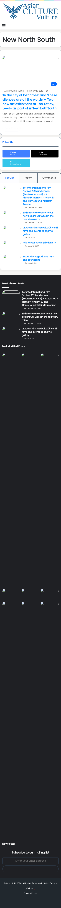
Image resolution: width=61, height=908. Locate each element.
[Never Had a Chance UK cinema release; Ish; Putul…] (50, 470)
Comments (49, 177)
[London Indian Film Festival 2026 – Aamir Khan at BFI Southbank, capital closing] (31, 719)
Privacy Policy (30, 893)
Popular (9, 177)
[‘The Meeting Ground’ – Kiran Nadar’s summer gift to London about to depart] (31, 470)
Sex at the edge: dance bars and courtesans (38, 258)
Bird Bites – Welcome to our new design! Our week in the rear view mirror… (38, 216)
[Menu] (3, 25)
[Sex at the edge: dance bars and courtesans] (11, 261)
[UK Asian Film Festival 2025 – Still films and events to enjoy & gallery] (11, 232)
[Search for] (57, 25)
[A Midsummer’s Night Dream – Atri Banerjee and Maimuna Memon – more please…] (11, 607)
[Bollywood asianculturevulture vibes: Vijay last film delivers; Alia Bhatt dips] (11, 594)
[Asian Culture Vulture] (30, 11)
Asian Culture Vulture (14, 91)
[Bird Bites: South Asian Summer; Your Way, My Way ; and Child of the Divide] (50, 607)
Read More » (11, 128)
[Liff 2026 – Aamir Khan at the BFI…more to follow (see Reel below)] (50, 595)
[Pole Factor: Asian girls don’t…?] (11, 247)
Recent (28, 177)
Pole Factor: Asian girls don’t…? (39, 242)
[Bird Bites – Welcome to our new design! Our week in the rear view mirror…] (11, 217)
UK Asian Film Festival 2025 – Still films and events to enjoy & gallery (40, 231)
